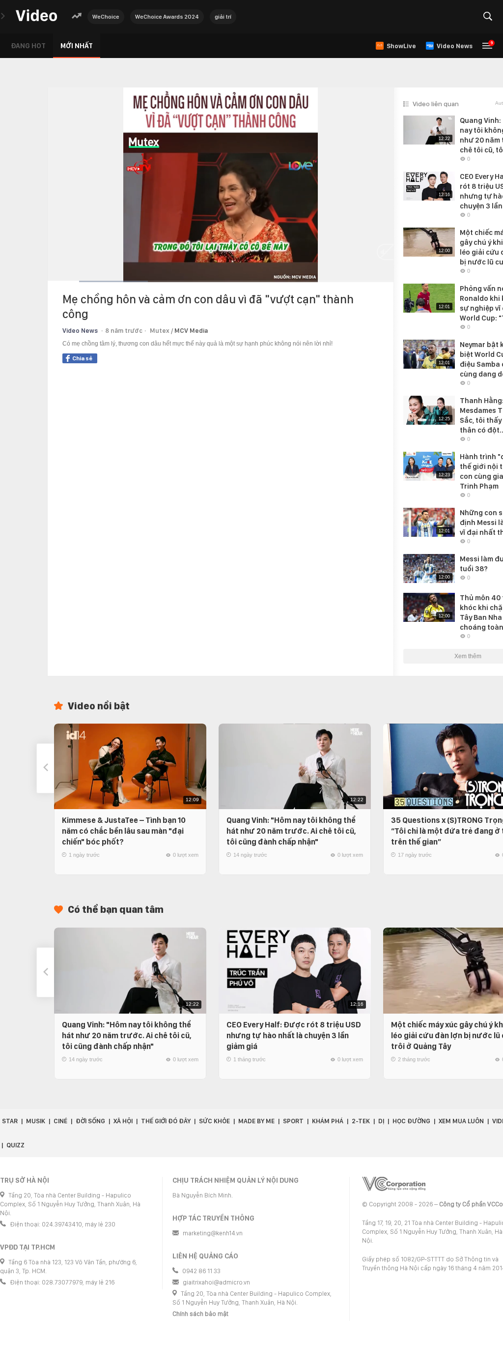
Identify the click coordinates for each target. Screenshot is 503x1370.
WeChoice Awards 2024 (167, 16)
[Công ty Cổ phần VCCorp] (393, 1184)
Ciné (60, 1121)
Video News (80, 330)
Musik (35, 1121)
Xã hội (123, 1121)
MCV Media (191, 330)
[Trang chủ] (36, 16)
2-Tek (361, 1121)
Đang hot (28, 46)
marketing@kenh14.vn (213, 1233)
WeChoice (105, 16)
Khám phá (327, 1121)
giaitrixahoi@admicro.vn (216, 1282)
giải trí (223, 16)
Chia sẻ (82, 358)
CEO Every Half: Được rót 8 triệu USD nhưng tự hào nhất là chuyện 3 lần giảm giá (293, 1035)
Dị (381, 1121)
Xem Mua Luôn (461, 1121)
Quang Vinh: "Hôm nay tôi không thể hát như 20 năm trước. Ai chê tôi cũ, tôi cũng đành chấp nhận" (291, 831)
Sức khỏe (214, 1121)
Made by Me (256, 1121)
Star (10, 1121)
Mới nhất (76, 46)
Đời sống (90, 1121)
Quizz (15, 1145)
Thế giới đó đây (166, 1121)
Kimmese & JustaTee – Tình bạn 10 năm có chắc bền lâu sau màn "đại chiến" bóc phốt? (124, 831)
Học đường (411, 1121)
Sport (293, 1121)
